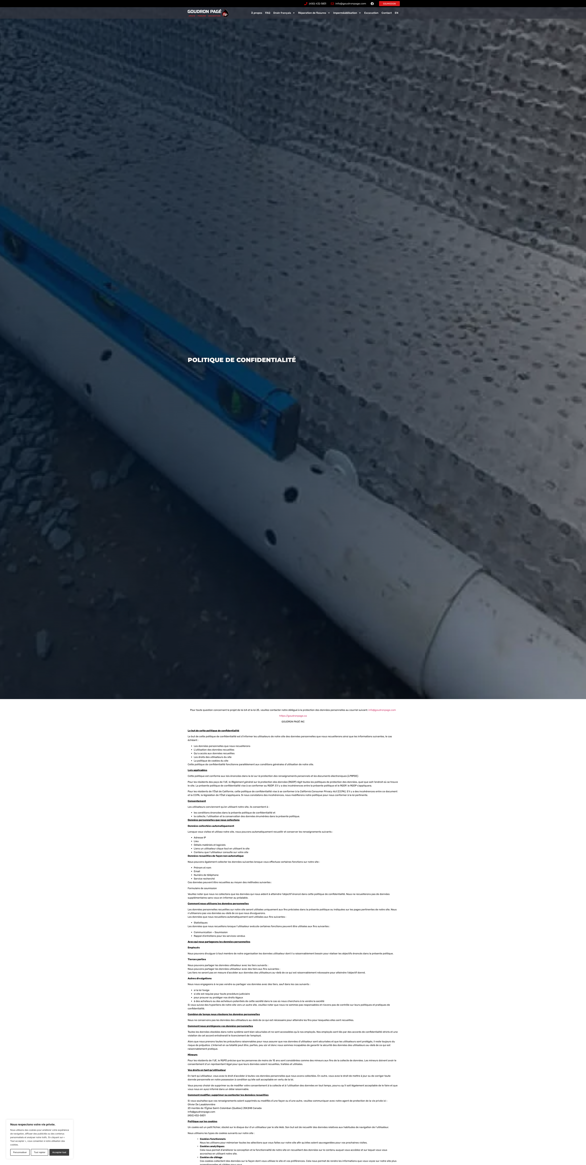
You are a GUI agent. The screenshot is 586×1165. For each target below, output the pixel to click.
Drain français (282, 12)
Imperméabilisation (345, 12)
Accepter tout (59, 1152)
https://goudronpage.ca (293, 715)
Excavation (371, 12)
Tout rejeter (39, 1152)
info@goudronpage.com (382, 710)
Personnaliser (20, 1152)
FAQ (267, 12)
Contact (387, 12)
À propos (256, 12)
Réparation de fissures (312, 12)
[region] (39, 1139)
